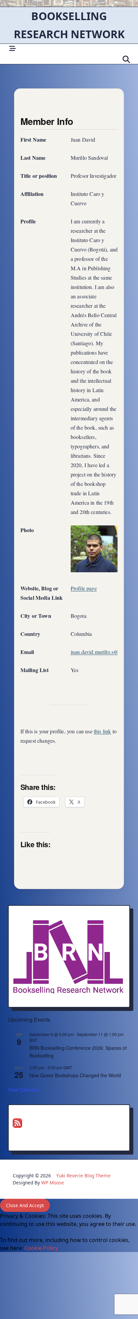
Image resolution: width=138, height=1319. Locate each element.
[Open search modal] (126, 59)
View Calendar (23, 1089)
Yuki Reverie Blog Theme (83, 1175)
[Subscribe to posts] (69, 1123)
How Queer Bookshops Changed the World (75, 1075)
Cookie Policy (41, 1248)
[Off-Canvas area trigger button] (12, 49)
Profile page (84, 588)
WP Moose (52, 1182)
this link (102, 731)
